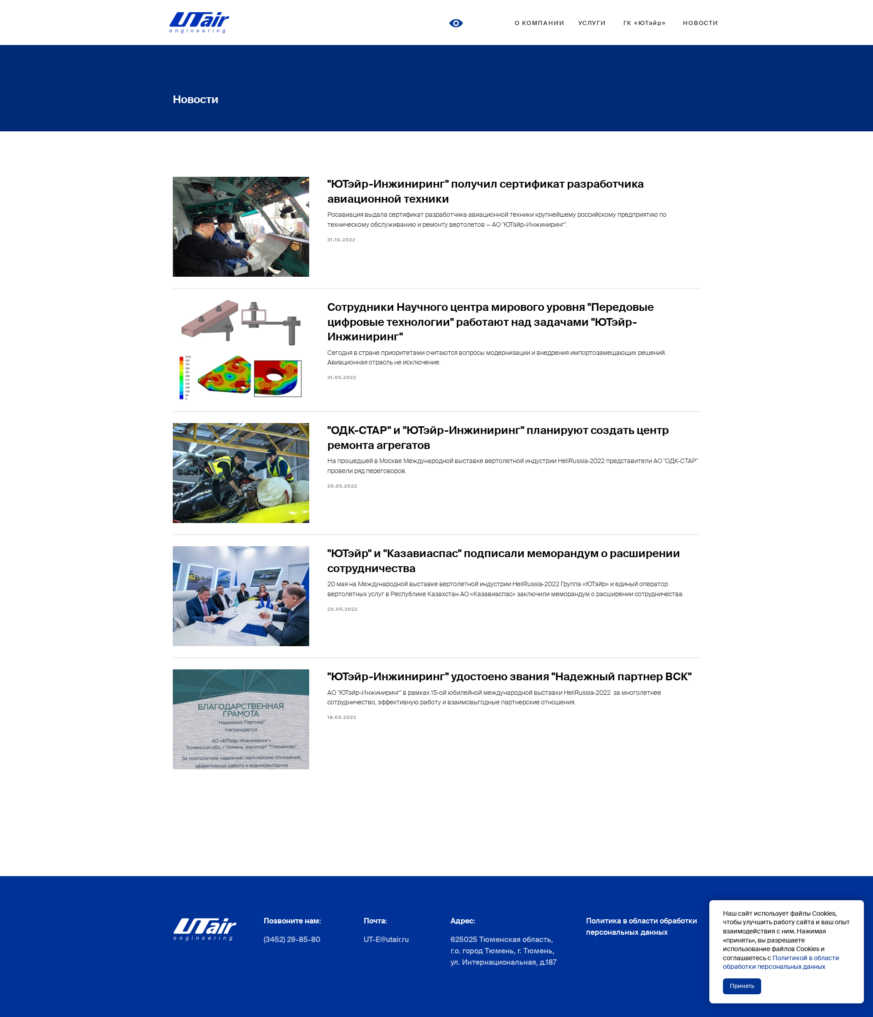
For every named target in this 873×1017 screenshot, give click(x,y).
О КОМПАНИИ (540, 23)
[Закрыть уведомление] (857, 907)
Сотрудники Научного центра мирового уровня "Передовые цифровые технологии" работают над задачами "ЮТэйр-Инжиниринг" (490, 322)
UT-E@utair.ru (386, 939)
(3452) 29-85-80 (292, 939)
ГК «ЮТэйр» (644, 23)
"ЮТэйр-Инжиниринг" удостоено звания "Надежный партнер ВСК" (509, 676)
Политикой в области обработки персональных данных (781, 962)
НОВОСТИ (700, 23)
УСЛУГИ (592, 23)
